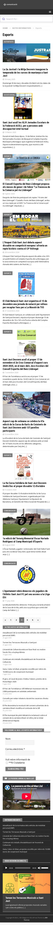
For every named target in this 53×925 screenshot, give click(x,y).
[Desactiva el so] (39, 868)
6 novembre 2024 (11, 434)
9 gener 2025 (10, 194)
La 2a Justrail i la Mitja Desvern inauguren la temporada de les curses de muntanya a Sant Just (25, 72)
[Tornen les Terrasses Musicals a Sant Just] (26, 883)
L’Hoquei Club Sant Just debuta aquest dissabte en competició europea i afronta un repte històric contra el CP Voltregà (25, 245)
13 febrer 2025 (10, 132)
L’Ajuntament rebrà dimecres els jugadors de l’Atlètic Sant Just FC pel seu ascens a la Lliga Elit (26, 594)
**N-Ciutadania (16, 762)
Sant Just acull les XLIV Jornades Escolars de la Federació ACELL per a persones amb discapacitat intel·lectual (26, 125)
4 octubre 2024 (10, 490)
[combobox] (26, 19)
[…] (41, 86)
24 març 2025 (10, 79)
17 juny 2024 (9, 601)
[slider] (45, 867)
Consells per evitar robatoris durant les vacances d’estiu (25, 698)
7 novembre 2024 (11, 372)
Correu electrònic (15, 749)
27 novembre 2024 (12, 311)
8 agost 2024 (10, 545)
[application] (26, 868)
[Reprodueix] (6, 868)
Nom (7, 738)
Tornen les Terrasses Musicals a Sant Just (20, 642)
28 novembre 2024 (12, 252)
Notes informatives (21, 28)
